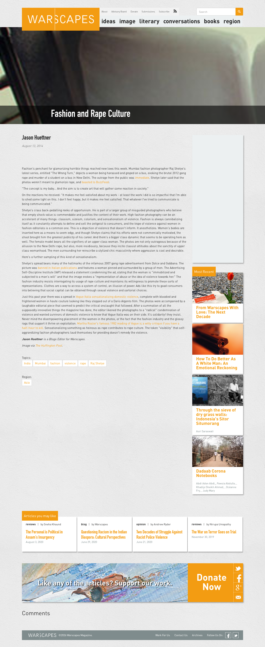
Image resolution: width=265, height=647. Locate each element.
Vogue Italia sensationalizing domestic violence (107, 296)
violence (70, 363)
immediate (142, 177)
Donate (134, 11)
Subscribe (164, 11)
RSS (175, 12)
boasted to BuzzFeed (95, 182)
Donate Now (212, 581)
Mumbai (40, 363)
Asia (27, 382)
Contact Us (181, 635)
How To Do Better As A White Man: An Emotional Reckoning (216, 363)
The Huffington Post (48, 345)
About (104, 11)
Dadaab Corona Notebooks (211, 473)
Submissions (148, 11)
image (127, 20)
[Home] (61, 19)
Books (212, 20)
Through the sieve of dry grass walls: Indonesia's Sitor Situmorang (216, 416)
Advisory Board (119, 11)
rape (83, 363)
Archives (197, 635)
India (27, 363)
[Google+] (238, 587)
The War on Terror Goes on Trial (214, 532)
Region (231, 20)
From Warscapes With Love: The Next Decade (217, 312)
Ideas (108, 20)
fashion (55, 363)
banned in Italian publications (57, 267)
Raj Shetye (97, 363)
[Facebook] (238, 578)
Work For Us (162, 635)
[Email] (238, 597)
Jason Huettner (36, 138)
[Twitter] (238, 568)
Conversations (181, 20)
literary (149, 20)
